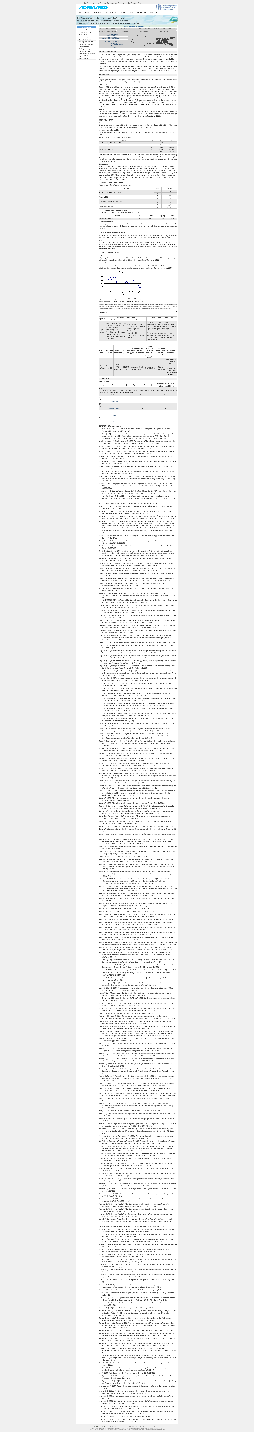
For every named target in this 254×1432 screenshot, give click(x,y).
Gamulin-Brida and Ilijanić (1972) (152, 91)
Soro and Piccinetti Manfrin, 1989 (135, 168)
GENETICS (125, 31)
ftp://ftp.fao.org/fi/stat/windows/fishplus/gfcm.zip (126, 301)
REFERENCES (164, 31)
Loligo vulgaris (83, 34)
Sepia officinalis (84, 56)
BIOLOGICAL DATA (144, 29)
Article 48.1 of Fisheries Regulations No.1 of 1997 (116, 393)
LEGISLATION (144, 31)
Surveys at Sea (141, 12)
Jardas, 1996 (158, 71)
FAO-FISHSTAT (130, 299)
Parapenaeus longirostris (87, 53)
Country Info (153, 12)
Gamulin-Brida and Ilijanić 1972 (135, 116)
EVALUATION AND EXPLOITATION (164, 29)
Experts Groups (98, 12)
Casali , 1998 (162, 104)
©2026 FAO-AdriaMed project (101, 1426)
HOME (79, 12)
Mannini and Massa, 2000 (162, 268)
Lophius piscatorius (85, 39)
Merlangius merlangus (86, 42)
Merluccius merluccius (86, 44)
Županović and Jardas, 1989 (124, 100)
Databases (122, 12)
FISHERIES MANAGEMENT (107, 31)
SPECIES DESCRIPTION (107, 29)
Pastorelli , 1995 (146, 104)
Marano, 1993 (104, 145)
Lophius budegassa (85, 37)
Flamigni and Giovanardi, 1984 (157, 102)
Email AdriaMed (158, 1428)
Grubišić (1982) (104, 87)
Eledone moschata (85, 32)
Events (131, 12)
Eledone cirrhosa (84, 30)
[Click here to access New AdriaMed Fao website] (127, 24)
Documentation (111, 12)
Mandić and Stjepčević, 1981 (133, 102)
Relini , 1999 (169, 71)
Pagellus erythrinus (85, 51)
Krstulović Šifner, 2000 (107, 149)
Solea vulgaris (83, 58)
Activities (87, 12)
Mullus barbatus (84, 46)
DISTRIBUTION (125, 29)
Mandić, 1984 (110, 96)
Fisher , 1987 (146, 71)
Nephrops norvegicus (85, 49)
